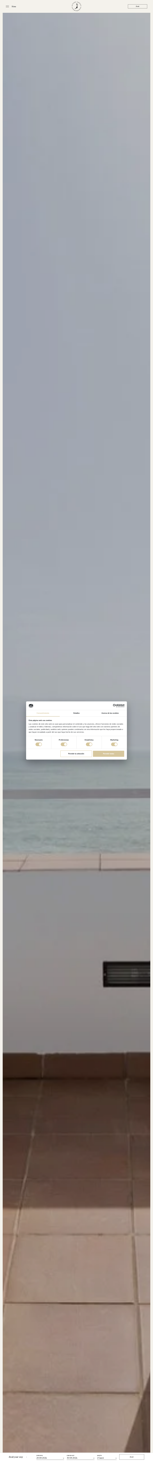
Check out (70, 1455)
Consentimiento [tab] (43, 713)
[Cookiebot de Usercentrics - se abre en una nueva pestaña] (114, 705)
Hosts (99, 1455)
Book (137, 6)
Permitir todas (108, 754)
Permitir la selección (76, 754)
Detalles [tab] (76, 713)
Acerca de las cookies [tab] (110, 713)
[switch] (64, 744)
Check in (39, 1455)
